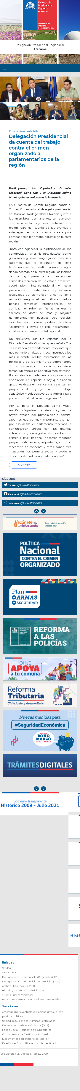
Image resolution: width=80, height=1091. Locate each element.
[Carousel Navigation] (40, 511)
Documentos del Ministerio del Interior (25, 1038)
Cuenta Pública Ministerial (17, 995)
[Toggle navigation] (5, 68)
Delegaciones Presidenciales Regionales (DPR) (30, 977)
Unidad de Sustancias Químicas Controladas (28, 1021)
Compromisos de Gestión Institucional (25, 1034)
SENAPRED (9, 972)
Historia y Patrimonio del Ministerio (23, 990)
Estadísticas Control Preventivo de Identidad (29, 1043)
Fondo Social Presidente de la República (27, 1029)
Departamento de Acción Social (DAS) (25, 1025)
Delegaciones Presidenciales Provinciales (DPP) (31, 981)
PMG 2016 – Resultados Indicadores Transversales (31, 999)
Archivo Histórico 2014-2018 (18, 986)
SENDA (6, 968)
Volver (25, 465)
